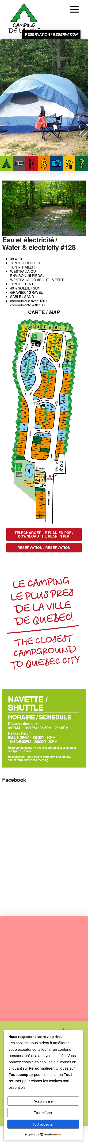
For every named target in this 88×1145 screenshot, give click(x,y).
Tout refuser (43, 1112)
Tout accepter (43, 1124)
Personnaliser (43, 1101)
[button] (75, 9)
